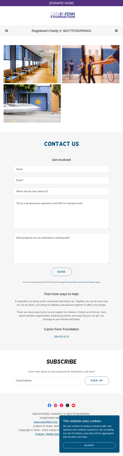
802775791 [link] (71, 31)
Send (61, 272)
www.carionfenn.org (45, 421)
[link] (61, 16)
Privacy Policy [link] (71, 282)
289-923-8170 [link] (61, 336)
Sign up (97, 380)
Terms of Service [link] (88, 282)
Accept (89, 445)
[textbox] (61, 169)
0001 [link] (87, 31)
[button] (7, 31)
